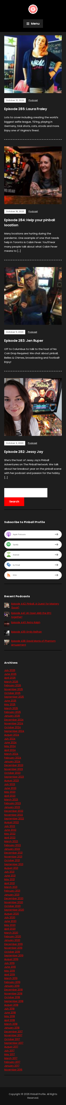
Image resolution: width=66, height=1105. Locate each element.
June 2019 (10, 967)
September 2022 (14, 818)
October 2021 (12, 860)
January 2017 (11, 1065)
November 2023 (13, 769)
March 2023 (11, 799)
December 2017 (13, 1031)
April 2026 (10, 677)
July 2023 (9, 784)
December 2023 (13, 765)
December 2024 (14, 719)
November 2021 (13, 856)
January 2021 (11, 894)
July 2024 (9, 738)
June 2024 (10, 742)
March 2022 (11, 841)
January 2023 (12, 807)
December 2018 (13, 989)
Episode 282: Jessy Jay (23, 451)
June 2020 (10, 921)
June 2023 (10, 788)
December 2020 (13, 898)
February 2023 (12, 803)
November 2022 (13, 815)
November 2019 (13, 948)
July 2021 (9, 871)
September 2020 (14, 910)
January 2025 (12, 716)
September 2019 (13, 955)
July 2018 (9, 1008)
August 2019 (11, 959)
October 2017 (12, 1039)
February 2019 (12, 982)
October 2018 (12, 997)
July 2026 (9, 670)
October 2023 (12, 773)
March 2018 (10, 1024)
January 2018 (11, 1027)
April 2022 (9, 837)
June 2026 (10, 674)
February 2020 (12, 936)
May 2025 (9, 704)
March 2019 (10, 978)
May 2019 (9, 971)
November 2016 (13, 1069)
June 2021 (10, 875)
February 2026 (12, 685)
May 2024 (10, 746)
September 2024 (14, 731)
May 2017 (9, 1054)
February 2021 (12, 890)
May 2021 (9, 879)
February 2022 (12, 845)
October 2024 (12, 727)
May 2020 (10, 925)
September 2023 (14, 777)
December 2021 (13, 852)
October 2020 (12, 906)
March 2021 (10, 887)
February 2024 (12, 757)
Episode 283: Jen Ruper (23, 340)
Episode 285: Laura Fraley (25, 109)
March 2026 (11, 681)
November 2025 (13, 689)
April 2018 (9, 1020)
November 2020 (13, 902)
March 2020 (11, 932)
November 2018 (13, 993)
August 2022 (11, 822)
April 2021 (9, 883)
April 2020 (10, 929)
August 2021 (11, 868)
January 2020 (12, 940)
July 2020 (9, 917)
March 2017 (10, 1058)
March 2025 (11, 708)
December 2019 (13, 944)
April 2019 (9, 974)
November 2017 (13, 1035)
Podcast (33, 100)
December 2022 (13, 811)
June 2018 (10, 1012)
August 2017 (11, 1046)
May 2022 (9, 833)
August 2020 (11, 913)
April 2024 (10, 750)
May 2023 (9, 792)
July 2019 (9, 963)
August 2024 (11, 735)
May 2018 (9, 1016)
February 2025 (12, 712)
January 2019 (11, 986)
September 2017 (13, 1043)
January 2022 (12, 849)
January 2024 (12, 761)
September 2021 (13, 864)
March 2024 (11, 754)
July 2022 (9, 826)
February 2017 (12, 1062)
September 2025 (14, 697)
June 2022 (10, 830)
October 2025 (12, 693)
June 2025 (10, 700)
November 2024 (13, 723)
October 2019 (12, 951)
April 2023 (9, 796)
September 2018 (13, 1001)
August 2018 (11, 1005)
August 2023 (11, 780)
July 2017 (9, 1050)
